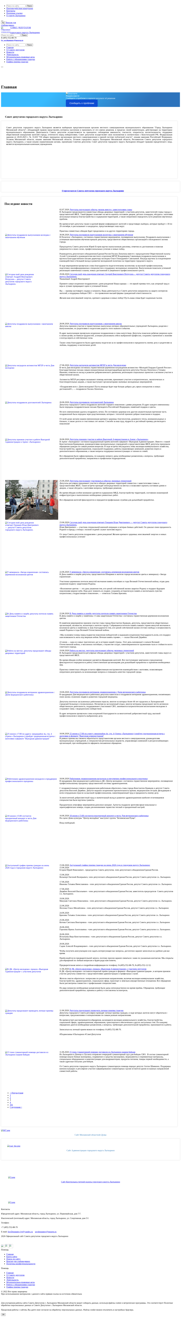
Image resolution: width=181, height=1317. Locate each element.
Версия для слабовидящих (18, 1261)
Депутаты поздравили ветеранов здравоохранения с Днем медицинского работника (108, 692)
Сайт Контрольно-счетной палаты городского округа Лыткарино (90, 1182)
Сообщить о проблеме (81, 103)
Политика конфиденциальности (20, 1264)
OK (3, 1315)
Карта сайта (11, 1256)
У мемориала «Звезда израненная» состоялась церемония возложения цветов (104, 572)
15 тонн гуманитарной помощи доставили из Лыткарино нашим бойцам (102, 1052)
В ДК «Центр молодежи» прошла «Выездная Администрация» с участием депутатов (107, 969)
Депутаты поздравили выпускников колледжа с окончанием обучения (101, 235)
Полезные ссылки (14, 13)
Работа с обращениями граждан (20, 59)
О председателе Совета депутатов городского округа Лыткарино (93, 191)
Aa (3, 23)
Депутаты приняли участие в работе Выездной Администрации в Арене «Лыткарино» (109, 439)
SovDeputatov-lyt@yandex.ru (20, 1232)
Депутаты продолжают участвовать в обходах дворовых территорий (100, 481)
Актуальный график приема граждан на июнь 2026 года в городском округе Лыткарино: (110, 865)
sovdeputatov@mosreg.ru (45, 1232)
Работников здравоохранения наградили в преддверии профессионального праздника (109, 778)
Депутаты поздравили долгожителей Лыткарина (92, 402)
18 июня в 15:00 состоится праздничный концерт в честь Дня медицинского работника (109, 816)
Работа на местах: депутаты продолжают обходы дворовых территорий (102, 650)
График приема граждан (17, 62)
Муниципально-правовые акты (20, 57)
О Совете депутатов (15, 50)
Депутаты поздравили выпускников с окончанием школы (96, 324)
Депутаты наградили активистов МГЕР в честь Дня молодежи (98, 365)
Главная (10, 47)
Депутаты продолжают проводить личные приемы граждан (96, 1010)
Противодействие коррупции (19, 8)
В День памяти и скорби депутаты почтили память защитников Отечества (103, 613)
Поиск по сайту (13, 1259)
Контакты (10, 11)
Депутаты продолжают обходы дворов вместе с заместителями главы (101, 209)
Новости (10, 52)
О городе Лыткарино (15, 15)
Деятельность (12, 54)
